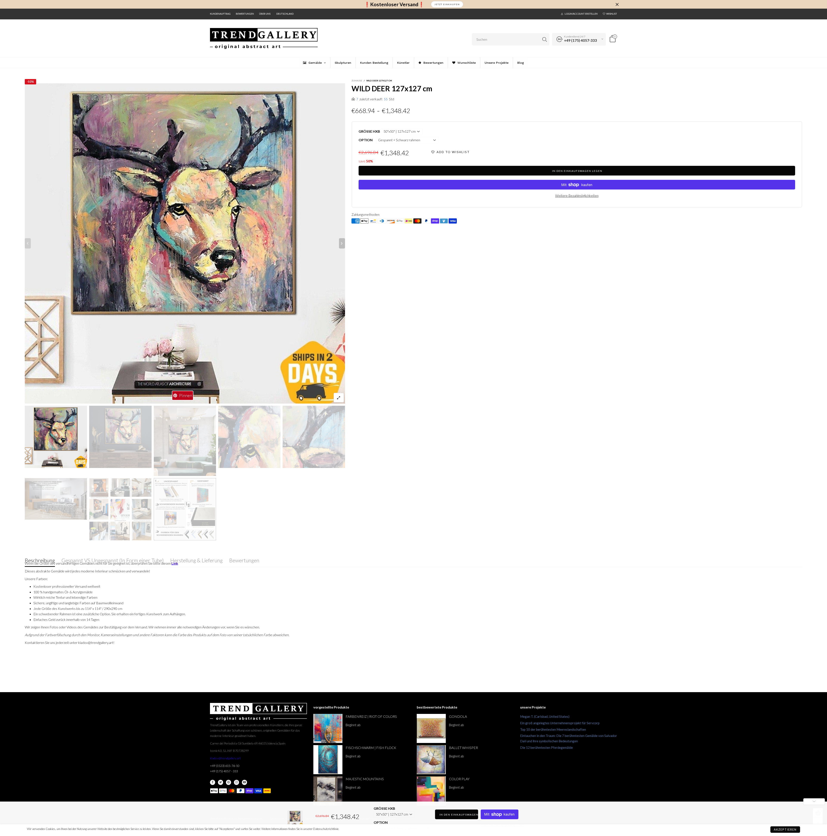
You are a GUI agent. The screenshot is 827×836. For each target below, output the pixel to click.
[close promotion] (617, 4)
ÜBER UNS (264, 13)
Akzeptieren (785, 829)
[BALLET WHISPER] (431, 759)
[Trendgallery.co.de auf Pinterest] (228, 782)
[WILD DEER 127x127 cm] (56, 499)
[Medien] (339, 397)
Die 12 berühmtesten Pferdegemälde (546, 747)
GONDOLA (458, 716)
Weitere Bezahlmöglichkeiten (576, 195)
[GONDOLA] (431, 728)
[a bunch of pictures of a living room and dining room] (120, 509)
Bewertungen (245, 13)
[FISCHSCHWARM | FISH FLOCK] (327, 759)
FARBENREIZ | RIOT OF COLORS (371, 716)
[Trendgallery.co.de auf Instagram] (236, 782)
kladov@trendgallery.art (225, 758)
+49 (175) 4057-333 (580, 40)
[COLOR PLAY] (431, 790)
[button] (28, 243)
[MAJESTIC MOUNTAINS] (327, 790)
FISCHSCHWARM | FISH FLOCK (371, 748)
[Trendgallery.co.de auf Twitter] (220, 782)
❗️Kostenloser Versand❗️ (394, 4)
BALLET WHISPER (463, 748)
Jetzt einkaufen (447, 4)
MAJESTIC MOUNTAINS (365, 779)
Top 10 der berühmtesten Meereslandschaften (553, 729)
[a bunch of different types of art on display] (185, 509)
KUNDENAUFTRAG (220, 13)
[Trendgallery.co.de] (264, 38)
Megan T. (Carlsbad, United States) (544, 716)
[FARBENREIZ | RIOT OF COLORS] (327, 728)
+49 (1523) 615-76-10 (224, 766)
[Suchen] (544, 39)
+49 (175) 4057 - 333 (224, 771)
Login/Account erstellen (581, 13)
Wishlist (611, 13)
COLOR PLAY (459, 779)
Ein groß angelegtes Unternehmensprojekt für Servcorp (560, 723)
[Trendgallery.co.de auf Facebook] (212, 782)
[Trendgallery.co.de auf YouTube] (244, 782)
